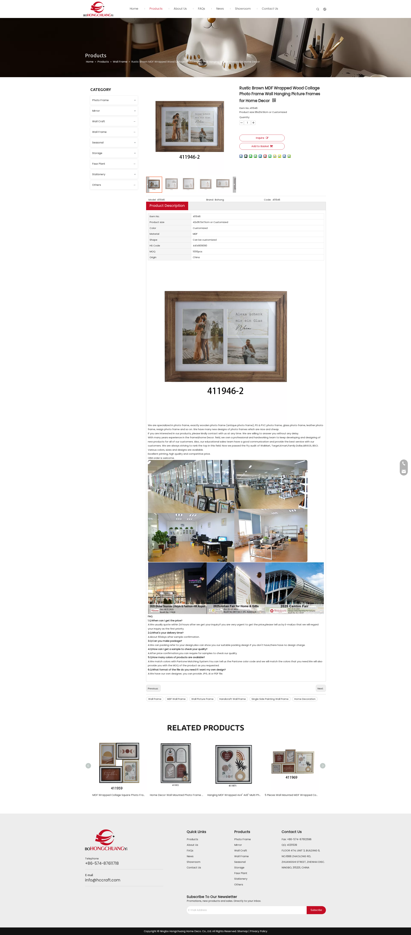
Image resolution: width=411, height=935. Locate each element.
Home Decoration (304, 699)
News (190, 856)
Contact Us (194, 867)
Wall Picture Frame (202, 699)
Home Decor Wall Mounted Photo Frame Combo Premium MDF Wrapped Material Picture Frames (177, 795)
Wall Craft (98, 121)
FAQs (190, 850)
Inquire (260, 138)
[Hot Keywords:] (318, 9)
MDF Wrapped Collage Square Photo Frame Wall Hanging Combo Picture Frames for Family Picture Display (119, 795)
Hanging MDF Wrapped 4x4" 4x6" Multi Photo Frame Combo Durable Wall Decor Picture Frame (234, 795)
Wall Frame (99, 132)
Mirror (96, 111)
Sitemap (242, 931)
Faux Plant (98, 164)
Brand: (210, 199)
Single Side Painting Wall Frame (270, 699)
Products (192, 839)
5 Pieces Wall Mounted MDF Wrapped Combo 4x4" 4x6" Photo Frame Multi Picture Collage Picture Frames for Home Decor (292, 795)
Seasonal (98, 142)
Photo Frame (100, 100)
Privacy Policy (258, 931)
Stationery (98, 174)
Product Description (167, 205)
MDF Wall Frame (176, 699)
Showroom (193, 862)
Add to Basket (260, 146)
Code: (267, 199)
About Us (192, 845)
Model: (152, 199)
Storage (97, 153)
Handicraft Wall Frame (232, 699)
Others (96, 185)
